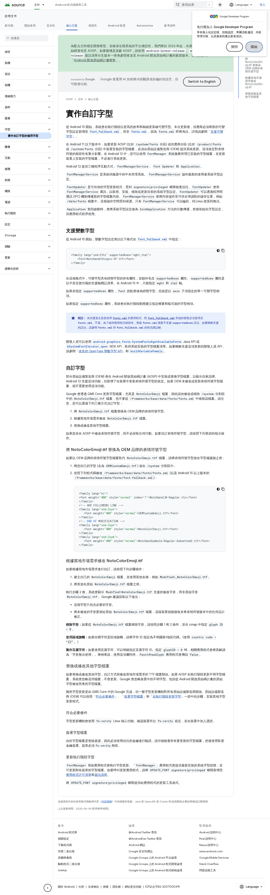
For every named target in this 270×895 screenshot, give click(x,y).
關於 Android (66, 886)
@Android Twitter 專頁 (143, 832)
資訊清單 (100, 775)
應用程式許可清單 (78, 775)
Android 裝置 (117, 25)
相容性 (93, 25)
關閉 (234, 47)
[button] (23, 63)
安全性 (51, 25)
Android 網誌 (137, 845)
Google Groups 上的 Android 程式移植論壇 (155, 870)
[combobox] (193, 4)
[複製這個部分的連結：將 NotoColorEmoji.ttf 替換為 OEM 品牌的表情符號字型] (171, 450)
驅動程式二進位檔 (69, 864)
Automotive (145, 25)
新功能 (9, 25)
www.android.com (211, 851)
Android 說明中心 (210, 832)
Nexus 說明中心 (209, 845)
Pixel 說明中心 (207, 838)
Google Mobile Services (214, 857)
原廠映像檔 (65, 857)
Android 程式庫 (67, 832)
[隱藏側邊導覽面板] (48, 888)
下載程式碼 (65, 845)
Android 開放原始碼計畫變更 (95, 60)
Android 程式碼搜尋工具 (71, 5)
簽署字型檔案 (133, 697)
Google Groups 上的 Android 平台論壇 (153, 857)
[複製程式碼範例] (223, 250)
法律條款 (93, 886)
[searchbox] (26, 38)
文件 (37, 5)
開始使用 (30, 25)
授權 (106, 886)
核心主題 (71, 25)
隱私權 (116, 886)
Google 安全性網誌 (141, 851)
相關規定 (63, 838)
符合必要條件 (105, 697)
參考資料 (169, 25)
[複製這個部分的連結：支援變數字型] (98, 231)
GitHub (62, 870)
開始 (254, 47)
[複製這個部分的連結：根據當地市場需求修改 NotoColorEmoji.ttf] (147, 561)
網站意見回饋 (133, 886)
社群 (81, 886)
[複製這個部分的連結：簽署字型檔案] (91, 733)
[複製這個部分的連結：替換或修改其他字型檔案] (113, 666)
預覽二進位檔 (66, 851)
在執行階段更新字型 (167, 697)
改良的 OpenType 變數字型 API (100, 351)
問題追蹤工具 (207, 870)
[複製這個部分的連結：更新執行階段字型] (98, 757)
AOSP (69, 99)
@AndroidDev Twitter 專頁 (145, 838)
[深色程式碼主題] (218, 250)
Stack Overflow (209, 864)
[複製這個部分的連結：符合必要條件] (91, 713)
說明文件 (11, 16)
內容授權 (107, 801)
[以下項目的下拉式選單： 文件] (45, 4)
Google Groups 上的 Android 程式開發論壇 (155, 864)
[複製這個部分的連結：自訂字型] (89, 368)
